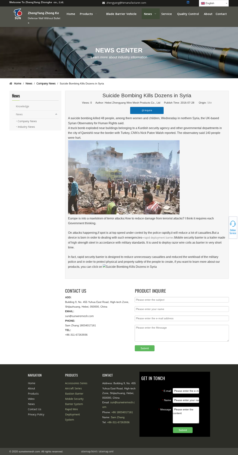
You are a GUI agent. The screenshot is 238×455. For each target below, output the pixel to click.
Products (33, 393)
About (31, 388)
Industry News (26, 126)
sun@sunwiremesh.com (79, 316)
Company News (27, 121)
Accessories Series (76, 383)
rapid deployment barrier (158, 237)
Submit (145, 348)
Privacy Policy (36, 414)
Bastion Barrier (74, 393)
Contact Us (34, 409)
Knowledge (22, 106)
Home (31, 383)
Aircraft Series (73, 388)
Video (31, 399)
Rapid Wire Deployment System (72, 414)
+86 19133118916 (225, 227)
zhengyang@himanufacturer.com (126, 2)
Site (209, 102)
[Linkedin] (188, 2)
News (19, 114)
